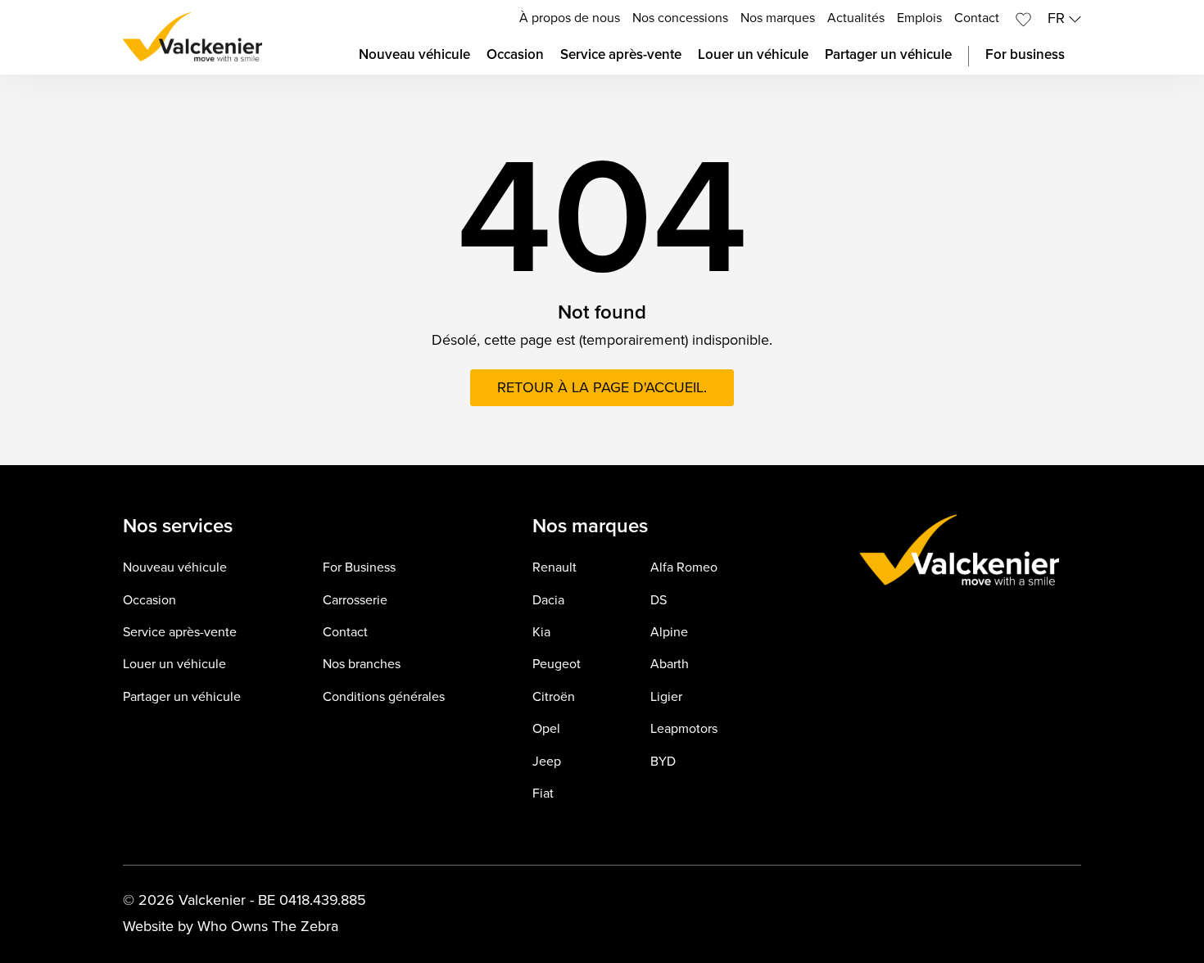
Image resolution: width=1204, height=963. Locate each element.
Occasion (515, 55)
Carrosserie (355, 600)
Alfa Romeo (683, 567)
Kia (541, 632)
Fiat (543, 793)
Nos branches (362, 664)
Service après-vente (620, 55)
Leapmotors (683, 729)
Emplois (919, 18)
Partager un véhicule (888, 55)
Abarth (669, 664)
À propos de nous (569, 18)
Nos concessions (680, 18)
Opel (546, 729)
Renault (554, 567)
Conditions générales (384, 697)
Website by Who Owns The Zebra (230, 926)
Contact (976, 18)
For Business (359, 567)
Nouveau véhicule (414, 55)
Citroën (553, 697)
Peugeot (556, 664)
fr (1058, 18)
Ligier (666, 697)
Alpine (669, 632)
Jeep (546, 762)
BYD (663, 762)
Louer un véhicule (753, 55)
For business (1025, 55)
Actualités (856, 18)
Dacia (548, 600)
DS (658, 600)
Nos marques (777, 18)
